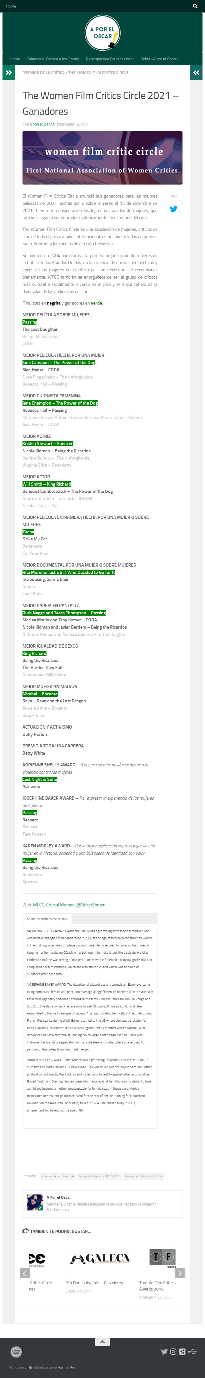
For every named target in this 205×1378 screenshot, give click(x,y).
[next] (180, 1273)
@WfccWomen (91, 905)
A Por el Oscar (42, 125)
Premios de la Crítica (43, 72)
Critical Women (60, 905)
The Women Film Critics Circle (98, 72)
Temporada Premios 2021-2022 (99, 1176)
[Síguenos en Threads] (191, 1351)
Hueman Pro (66, 1367)
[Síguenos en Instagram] (173, 1351)
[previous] (25, 1273)
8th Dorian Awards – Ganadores (94, 1282)
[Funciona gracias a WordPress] (30, 1367)
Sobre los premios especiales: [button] (47, 919)
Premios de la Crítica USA (58, 1176)
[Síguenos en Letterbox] (182, 1351)
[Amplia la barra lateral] (8, 72)
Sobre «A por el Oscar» (159, 59)
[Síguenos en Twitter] (164, 1351)
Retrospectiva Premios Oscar (110, 59)
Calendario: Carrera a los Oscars (53, 59)
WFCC (38, 905)
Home (11, 6)
